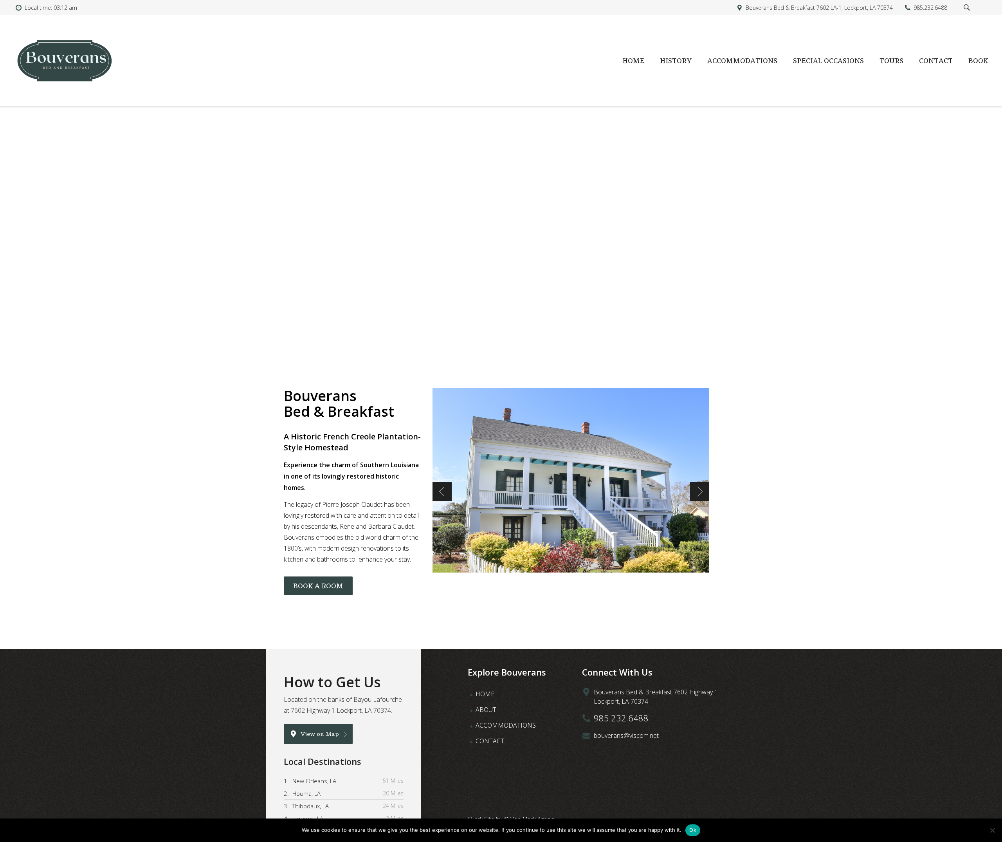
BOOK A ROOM (318, 585)
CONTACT (936, 61)
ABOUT (486, 709)
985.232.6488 (621, 718)
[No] (992, 830)
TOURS (891, 61)
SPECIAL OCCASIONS (828, 61)
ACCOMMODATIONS (742, 61)
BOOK (978, 61)
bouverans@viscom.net (626, 735)
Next (699, 491)
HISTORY (676, 61)
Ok (692, 830)
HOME (633, 61)
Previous (442, 491)
